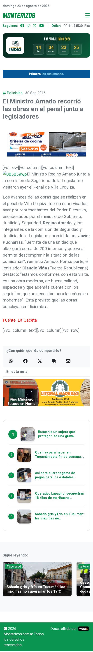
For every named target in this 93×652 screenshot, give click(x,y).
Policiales (15, 93)
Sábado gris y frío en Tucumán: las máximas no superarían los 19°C (36, 589)
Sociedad (15, 566)
